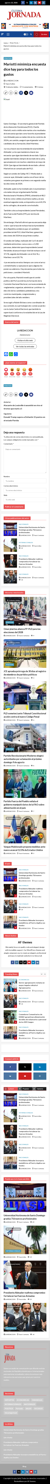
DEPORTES (9, 1400)
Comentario (9, 444)
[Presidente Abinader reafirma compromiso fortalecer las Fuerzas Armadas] (25, 1275)
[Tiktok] (25, 962)
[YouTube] (29, 962)
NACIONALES (23, 524)
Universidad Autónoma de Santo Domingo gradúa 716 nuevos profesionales (10, 529)
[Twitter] (27, 3)
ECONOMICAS (24, 980)
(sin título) (8, 1437)
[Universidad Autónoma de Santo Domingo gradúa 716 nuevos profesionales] (25, 1197)
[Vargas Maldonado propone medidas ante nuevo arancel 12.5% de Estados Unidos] (25, 829)
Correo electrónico (11, 486)
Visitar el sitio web (25, 340)
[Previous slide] (41, 973)
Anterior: (23, 405)
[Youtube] (39, 3)
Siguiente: (24, 417)
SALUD (28, 1408)
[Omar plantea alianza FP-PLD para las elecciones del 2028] (25, 611)
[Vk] (37, 962)
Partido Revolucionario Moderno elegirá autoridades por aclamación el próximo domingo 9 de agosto (23, 759)
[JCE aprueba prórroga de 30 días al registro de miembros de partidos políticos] (25, 653)
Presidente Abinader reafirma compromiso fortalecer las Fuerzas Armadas (10, 561)
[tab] (11, 1089)
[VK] (35, 3)
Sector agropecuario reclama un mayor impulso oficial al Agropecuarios (10, 985)
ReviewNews (19, 1481)
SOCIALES (38, 1408)
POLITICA (8, 58)
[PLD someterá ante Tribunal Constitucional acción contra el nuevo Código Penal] (25, 695)
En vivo (44, 34)
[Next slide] (44, 973)
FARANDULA (37, 1400)
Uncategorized (11, 1413)
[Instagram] (43, 3)
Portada (19, 1408)
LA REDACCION (12, 81)
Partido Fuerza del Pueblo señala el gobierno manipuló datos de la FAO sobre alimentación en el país (24, 804)
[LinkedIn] (33, 962)
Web (5, 495)
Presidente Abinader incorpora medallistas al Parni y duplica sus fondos (10, 922)
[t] (21, 962)
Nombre (7, 476)
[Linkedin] (31, 3)
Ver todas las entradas (25, 346)
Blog (24, 1466)
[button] (2, 34)
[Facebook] (23, 3)
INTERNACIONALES (26, 542)
